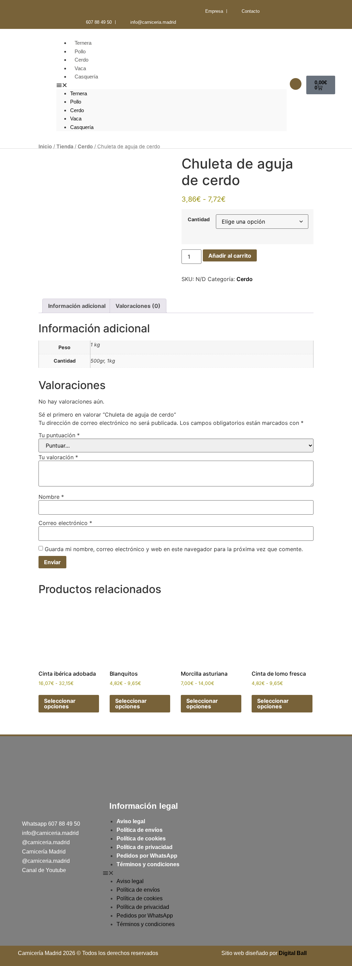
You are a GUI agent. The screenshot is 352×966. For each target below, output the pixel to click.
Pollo (80, 51)
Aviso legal (131, 821)
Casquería (86, 76)
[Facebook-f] (34, 11)
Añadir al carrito (229, 255)
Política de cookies (141, 838)
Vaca (80, 68)
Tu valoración (58, 457)
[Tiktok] (65, 11)
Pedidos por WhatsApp (147, 856)
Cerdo (81, 60)
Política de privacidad (145, 847)
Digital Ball (293, 953)
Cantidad (199, 219)
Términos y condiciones (148, 864)
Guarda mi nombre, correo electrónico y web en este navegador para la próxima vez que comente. (174, 549)
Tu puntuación (59, 435)
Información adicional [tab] (77, 305)
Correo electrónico (65, 523)
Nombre (51, 497)
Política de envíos (140, 830)
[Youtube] (80, 11)
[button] (171, 85)
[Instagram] (50, 11)
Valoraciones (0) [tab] (138, 305)
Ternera (83, 43)
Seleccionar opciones (60, 703)
